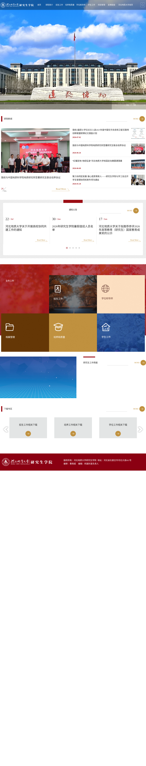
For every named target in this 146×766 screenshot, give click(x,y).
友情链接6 (118, 33)
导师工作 (87, 16)
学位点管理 (87, 20)
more (136, 119)
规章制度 (108, 29)
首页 (39, 5)
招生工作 (59, 5)
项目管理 (101, 5)
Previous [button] (115, 105)
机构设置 (56, 16)
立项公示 (108, 16)
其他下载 (108, 33)
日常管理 (98, 16)
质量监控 (76, 37)
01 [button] (127, 105)
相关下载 (76, 41)
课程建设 (76, 29)
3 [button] (73, 248)
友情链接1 (118, 12)
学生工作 (91, 5)
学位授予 (87, 12)
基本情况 (56, 12)
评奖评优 (98, 20)
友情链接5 (118, 29)
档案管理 (98, 29)
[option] (73, 54)
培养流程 (76, 24)
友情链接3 (118, 20)
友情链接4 (118, 24)
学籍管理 (76, 20)
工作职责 (108, 24)
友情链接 (111, 5)
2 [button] (70, 248)
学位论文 (76, 16)
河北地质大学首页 (125, 5)
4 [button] (76, 248)
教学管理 (76, 12)
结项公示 (108, 20)
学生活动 (98, 24)
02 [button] (134, 105)
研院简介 (49, 5)
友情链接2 (118, 16)
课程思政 (76, 33)
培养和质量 (69, 5)
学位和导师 (80, 5)
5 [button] (79, 248)
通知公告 (98, 12)
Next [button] (144, 105)
